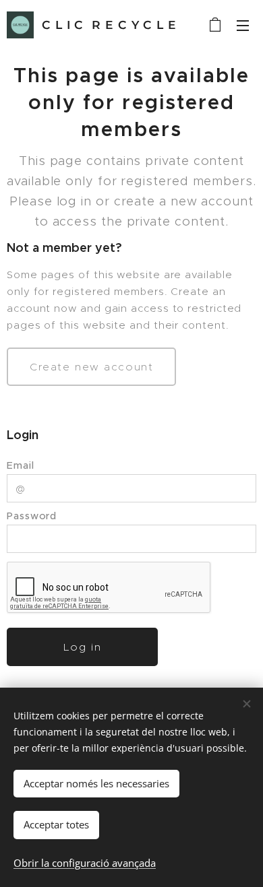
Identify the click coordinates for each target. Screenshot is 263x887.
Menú (242, 24)
